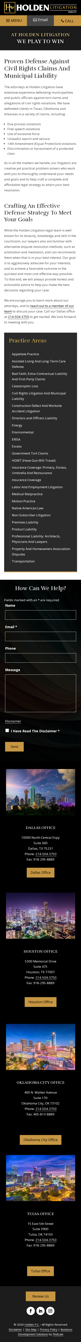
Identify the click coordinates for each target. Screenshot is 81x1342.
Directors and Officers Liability (34, 418)
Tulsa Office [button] (40, 1271)
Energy (17, 425)
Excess (17, 446)
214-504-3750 (18, 317)
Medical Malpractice (27, 494)
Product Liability (24, 529)
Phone (10, 648)
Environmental (23, 432)
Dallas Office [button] (41, 872)
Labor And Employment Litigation (37, 487)
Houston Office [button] (40, 1002)
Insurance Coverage (26, 480)
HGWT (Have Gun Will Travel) (34, 460)
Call (69, 20)
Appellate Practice (25, 354)
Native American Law (27, 508)
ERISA (16, 439)
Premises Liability (25, 522)
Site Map (31, 1329)
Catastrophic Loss (25, 386)
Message (12, 670)
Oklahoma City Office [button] (41, 1139)
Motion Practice (23, 501)
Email (11, 627)
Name (10, 605)
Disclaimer (13, 721)
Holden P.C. (31, 1324)
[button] (13, 20)
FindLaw (58, 1334)
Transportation (23, 561)
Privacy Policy (48, 1329)
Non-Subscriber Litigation (31, 515)
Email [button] (43, 19)
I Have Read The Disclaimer (35, 731)
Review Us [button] (40, 1296)
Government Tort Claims (30, 453)
